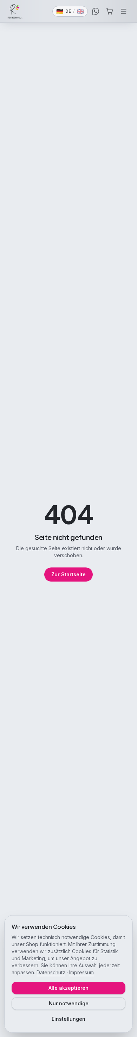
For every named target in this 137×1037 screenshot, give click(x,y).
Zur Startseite (68, 574)
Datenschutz (51, 972)
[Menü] (123, 11)
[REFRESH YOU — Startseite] (15, 11)
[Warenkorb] (109, 11)
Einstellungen (68, 1019)
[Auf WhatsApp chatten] (95, 11)
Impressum (81, 972)
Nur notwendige (69, 1003)
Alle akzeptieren (68, 988)
